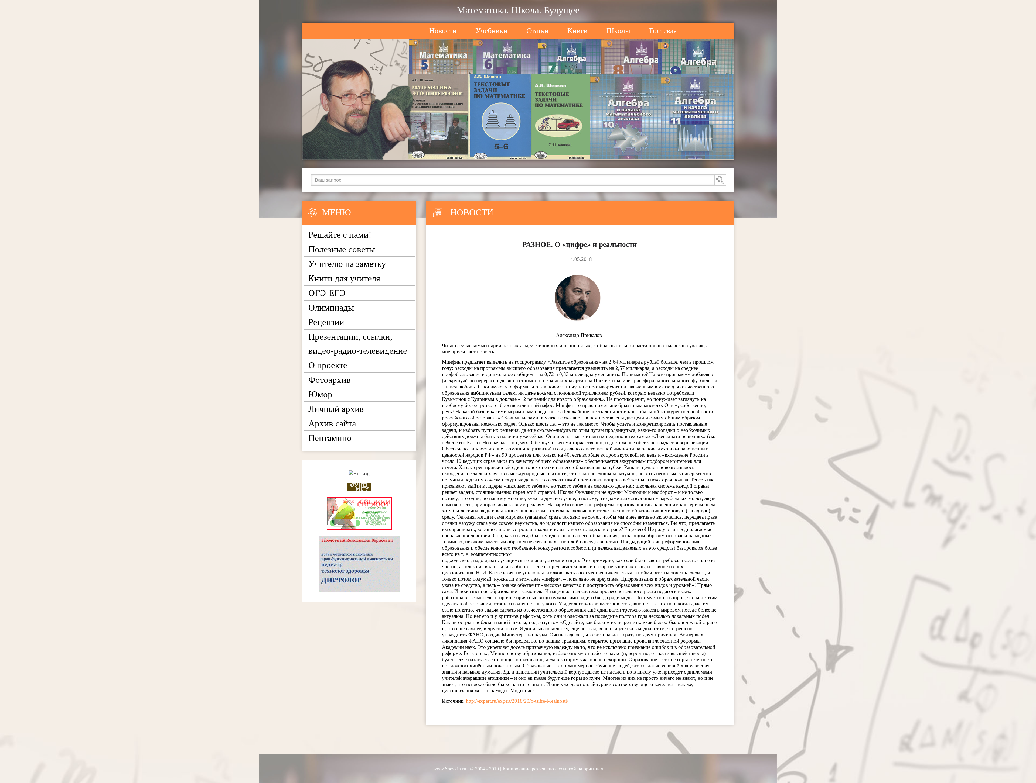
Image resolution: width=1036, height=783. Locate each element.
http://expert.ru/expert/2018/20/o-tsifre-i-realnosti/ (517, 701)
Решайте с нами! (340, 235)
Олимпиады (331, 307)
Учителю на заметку (347, 264)
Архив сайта (332, 423)
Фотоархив (329, 380)
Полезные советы (341, 249)
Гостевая (663, 30)
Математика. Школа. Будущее (518, 10)
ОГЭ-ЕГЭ (326, 293)
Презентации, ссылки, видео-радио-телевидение (357, 344)
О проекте (327, 365)
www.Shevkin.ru (449, 768)
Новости (442, 30)
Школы (618, 30)
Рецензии (326, 322)
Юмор (320, 394)
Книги (577, 30)
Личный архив (336, 409)
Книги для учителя (344, 278)
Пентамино (330, 438)
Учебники (491, 30)
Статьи (537, 30)
